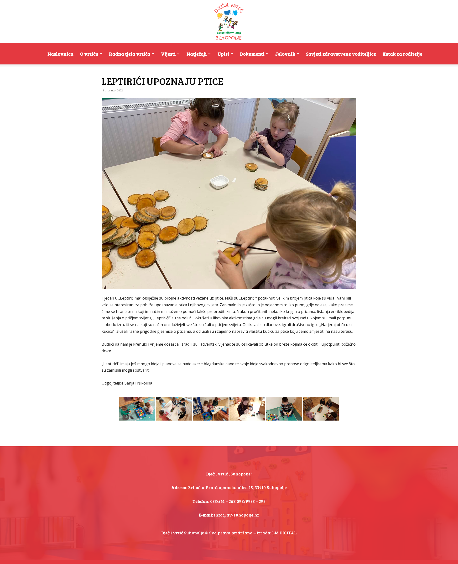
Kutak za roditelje (402, 53)
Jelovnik (285, 53)
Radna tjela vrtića (129, 53)
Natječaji (197, 53)
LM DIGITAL (284, 533)
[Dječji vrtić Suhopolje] (229, 21)
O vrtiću (89, 53)
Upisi (223, 53)
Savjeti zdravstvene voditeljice (341, 53)
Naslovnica (60, 53)
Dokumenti (252, 53)
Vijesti (168, 53)
